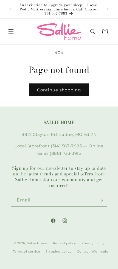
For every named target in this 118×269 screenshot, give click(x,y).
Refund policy (64, 243)
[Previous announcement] (10, 9)
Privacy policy (93, 243)
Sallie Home (37, 243)
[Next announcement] (108, 9)
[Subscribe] (101, 200)
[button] (11, 32)
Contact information (93, 251)
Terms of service (26, 251)
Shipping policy (59, 251)
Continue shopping (59, 90)
